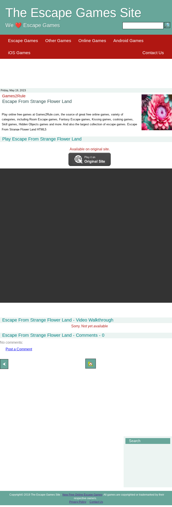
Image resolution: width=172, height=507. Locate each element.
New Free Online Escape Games (82, 494)
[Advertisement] (86, 71)
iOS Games (19, 52)
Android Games (128, 40)
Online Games (92, 40)
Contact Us (153, 52)
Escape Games (23, 40)
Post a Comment (19, 349)
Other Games (58, 40)
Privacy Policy (77, 501)
